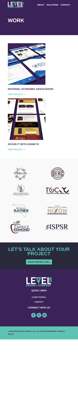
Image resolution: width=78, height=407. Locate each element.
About (40, 5)
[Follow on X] (39, 315)
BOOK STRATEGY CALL (39, 262)
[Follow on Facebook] (33, 315)
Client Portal (39, 297)
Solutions (52, 5)
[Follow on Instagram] (44, 315)
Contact (65, 5)
